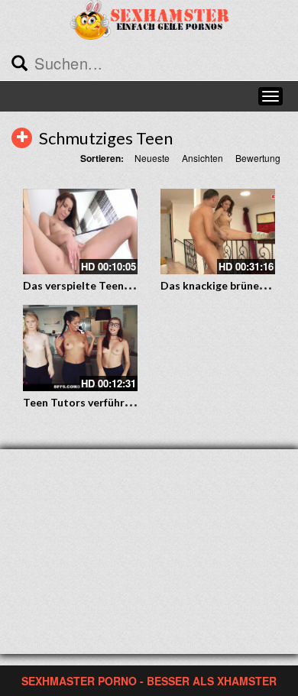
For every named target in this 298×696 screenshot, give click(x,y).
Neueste (152, 157)
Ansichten (202, 157)
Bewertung (257, 157)
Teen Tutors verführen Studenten (108, 402)
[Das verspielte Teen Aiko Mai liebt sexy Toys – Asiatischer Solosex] (80, 232)
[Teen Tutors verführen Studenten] (80, 348)
